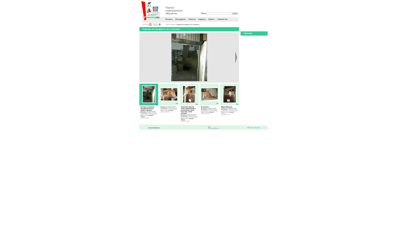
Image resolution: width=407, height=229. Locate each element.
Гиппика (145, 115)
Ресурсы (169, 19)
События (192, 19)
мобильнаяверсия (155, 24)
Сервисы (202, 19)
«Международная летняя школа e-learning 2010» (148, 113)
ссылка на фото (144, 118)
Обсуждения (180, 19)
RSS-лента (146, 24)
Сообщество (222, 19)
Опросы (211, 19)
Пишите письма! (254, 127)
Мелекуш (223, 113)
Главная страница (170, 24)
